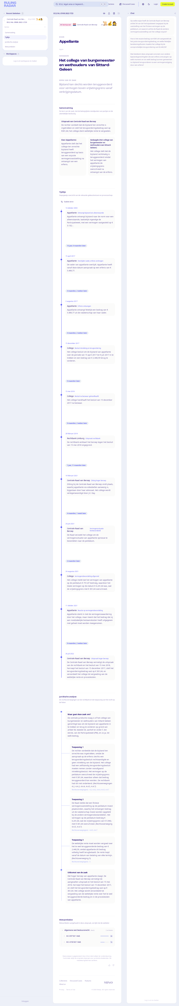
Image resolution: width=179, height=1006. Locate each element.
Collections (63, 981)
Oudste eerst (68, 202)
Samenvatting (10, 32)
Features (88, 981)
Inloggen (25, 1001)
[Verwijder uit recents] (45, 20)
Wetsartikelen (10, 47)
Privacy (61, 990)
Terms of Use (70, 990)
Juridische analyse (11, 42)
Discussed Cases (76, 981)
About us (62, 984)
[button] (4, 20)
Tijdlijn (7, 37)
